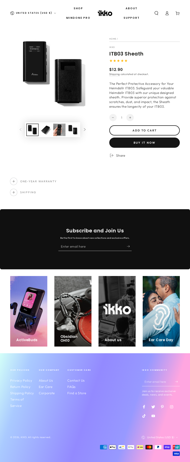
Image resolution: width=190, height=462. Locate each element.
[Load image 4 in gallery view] (73, 130)
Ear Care (45, 387)
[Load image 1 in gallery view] (32, 130)
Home (112, 38)
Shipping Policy (22, 393)
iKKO (112, 47)
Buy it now (145, 142)
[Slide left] (20, 129)
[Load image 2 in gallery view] (46, 130)
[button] (156, 13)
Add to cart (144, 130)
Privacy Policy (21, 380)
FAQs (71, 387)
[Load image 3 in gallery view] (59, 130)
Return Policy (20, 387)
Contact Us (76, 380)
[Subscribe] (129, 246)
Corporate (47, 393)
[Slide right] (84, 129)
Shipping (114, 74)
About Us (46, 380)
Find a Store (76, 393)
